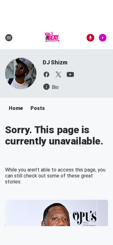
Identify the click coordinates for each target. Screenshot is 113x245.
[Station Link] (52, 38)
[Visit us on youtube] (70, 74)
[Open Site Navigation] (9, 37)
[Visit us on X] (58, 74)
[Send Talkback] (90, 37)
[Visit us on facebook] (46, 74)
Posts (37, 108)
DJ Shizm (55, 62)
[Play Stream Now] (102, 37)
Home (16, 108)
